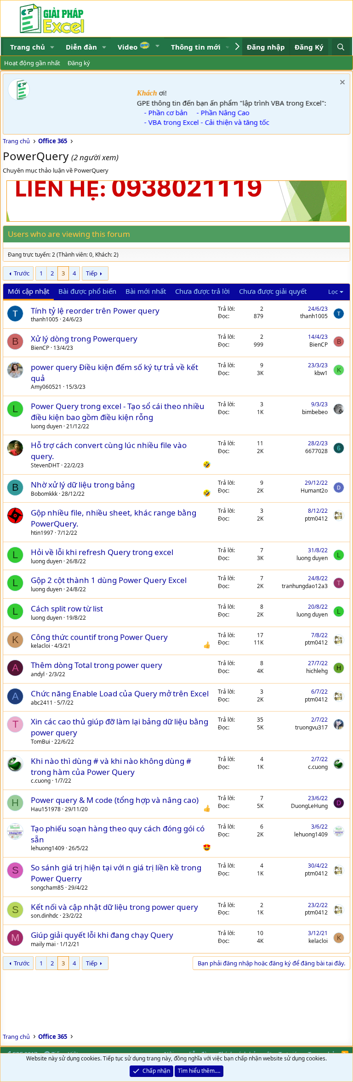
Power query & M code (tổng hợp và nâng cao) (115, 800)
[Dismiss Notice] (341, 83)
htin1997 (42, 533)
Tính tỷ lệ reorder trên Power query (95, 310)
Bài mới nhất (145, 291)
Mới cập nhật (28, 291)
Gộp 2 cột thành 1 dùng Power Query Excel (109, 580)
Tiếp (91, 273)
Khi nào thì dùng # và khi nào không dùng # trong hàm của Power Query (111, 766)
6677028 (316, 451)
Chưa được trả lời (202, 291)
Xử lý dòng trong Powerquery (84, 338)
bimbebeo (315, 412)
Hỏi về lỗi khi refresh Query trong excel (102, 552)
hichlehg (317, 671)
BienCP (40, 348)
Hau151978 (46, 809)
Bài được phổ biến (87, 291)
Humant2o (314, 490)
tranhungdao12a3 (305, 586)
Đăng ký (79, 63)
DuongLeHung (309, 806)
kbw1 (321, 373)
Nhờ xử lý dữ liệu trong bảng (83, 484)
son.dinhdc (44, 915)
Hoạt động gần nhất (32, 63)
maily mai (43, 944)
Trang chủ (27, 46)
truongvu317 (311, 727)
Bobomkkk (44, 494)
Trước (21, 273)
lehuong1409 (47, 848)
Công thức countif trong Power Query (99, 637)
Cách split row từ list (67, 608)
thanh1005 (44, 319)
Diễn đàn (81, 46)
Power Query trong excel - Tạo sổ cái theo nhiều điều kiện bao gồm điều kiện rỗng (118, 411)
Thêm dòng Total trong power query (96, 665)
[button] (52, 47)
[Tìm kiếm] (341, 47)
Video (128, 46)
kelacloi (40, 646)
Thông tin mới (196, 46)
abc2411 (42, 702)
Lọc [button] (333, 291)
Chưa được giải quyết (273, 291)
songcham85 (47, 887)
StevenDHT (45, 465)
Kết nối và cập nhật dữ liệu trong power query (114, 907)
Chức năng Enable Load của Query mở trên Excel (120, 693)
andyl (38, 674)
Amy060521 (46, 387)
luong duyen (46, 426)
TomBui (40, 742)
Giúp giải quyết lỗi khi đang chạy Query (102, 935)
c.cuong (41, 781)
